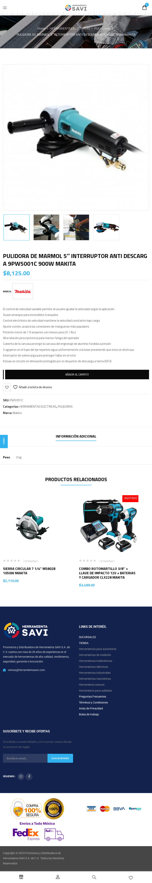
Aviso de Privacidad (91, 708)
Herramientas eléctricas (93, 666)
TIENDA (83, 643)
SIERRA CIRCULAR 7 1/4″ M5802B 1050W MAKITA (29, 571)
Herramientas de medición (95, 655)
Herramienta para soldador (95, 690)
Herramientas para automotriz (97, 649)
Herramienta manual (91, 684)
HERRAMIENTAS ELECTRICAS (70, 28)
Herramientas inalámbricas (95, 660)
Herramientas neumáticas (95, 678)
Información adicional (76, 436)
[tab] (76, 437)
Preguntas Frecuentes (92, 696)
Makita (17, 413)
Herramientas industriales (95, 672)
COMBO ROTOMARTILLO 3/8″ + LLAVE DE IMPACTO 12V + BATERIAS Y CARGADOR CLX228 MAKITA (107, 573)
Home (41, 28)
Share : (3, 440)
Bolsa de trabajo (89, 714)
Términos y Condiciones (93, 702)
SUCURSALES (87, 637)
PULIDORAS (102, 28)
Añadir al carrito (77, 374)
